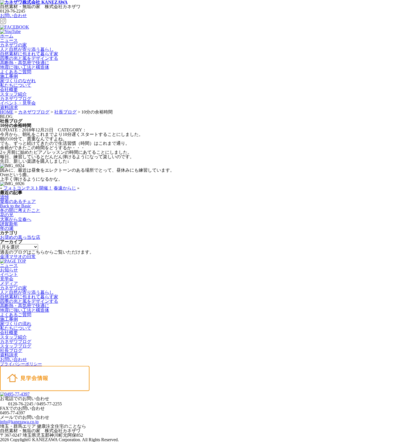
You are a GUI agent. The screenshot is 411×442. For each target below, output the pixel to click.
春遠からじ (65, 188)
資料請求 (9, 355)
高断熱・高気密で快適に (24, 62)
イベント (9, 274)
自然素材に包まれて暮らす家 (29, 53)
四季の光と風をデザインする (29, 58)
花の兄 (6, 214)
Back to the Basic (15, 206)
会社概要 (9, 89)
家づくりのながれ (18, 80)
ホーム (6, 36)
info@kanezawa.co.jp (19, 421)
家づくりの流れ (15, 323)
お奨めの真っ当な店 (20, 237)
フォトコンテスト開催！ (28, 188)
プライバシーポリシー (21, 363)
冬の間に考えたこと (20, 210)
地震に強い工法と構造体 (24, 67)
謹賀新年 (9, 223)
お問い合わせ (13, 15)
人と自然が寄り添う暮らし (27, 49)
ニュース (9, 40)
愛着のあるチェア (18, 201)
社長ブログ (11, 350)
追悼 (4, 197)
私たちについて (15, 85)
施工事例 (9, 76)
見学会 (6, 278)
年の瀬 (6, 228)
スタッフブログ (15, 346)
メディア (9, 283)
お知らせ (9, 270)
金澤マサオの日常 (18, 256)
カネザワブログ (15, 98)
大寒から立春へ (15, 219)
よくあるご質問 (15, 71)
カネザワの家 (13, 44)
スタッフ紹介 (13, 94)
